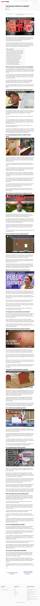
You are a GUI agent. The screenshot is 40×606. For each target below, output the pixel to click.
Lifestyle (35, 2)
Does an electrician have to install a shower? (13, 54)
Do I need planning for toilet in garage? (13, 61)
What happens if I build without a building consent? (14, 53)
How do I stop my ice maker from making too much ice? (32, 592)
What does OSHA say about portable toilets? (14, 62)
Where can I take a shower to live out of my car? (14, 55)
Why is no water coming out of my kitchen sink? (32, 597)
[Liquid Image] (5, 1)
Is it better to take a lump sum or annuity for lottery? (31, 590)
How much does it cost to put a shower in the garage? (15, 50)
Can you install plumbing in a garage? (12, 63)
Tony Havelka (8, 7)
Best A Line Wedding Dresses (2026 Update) (32, 599)
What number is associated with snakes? (31, 595)
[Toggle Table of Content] (23, 49)
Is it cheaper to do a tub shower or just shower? (14, 56)
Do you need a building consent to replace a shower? (15, 51)
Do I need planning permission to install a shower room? (15, 52)
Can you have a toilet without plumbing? (13, 64)
